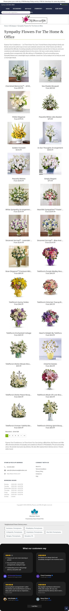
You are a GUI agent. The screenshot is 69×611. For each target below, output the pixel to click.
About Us (38, 466)
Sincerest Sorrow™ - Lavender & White (21, 240)
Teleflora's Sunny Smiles (19, 302)
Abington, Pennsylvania (13, 536)
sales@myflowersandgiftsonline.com (17, 470)
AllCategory (12, 26)
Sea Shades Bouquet (50, 86)
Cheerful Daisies (50, 364)
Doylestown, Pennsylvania (34, 532)
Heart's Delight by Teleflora (50, 333)
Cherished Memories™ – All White (19, 86)
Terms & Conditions (41, 469)
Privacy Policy (39, 471)
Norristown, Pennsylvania (14, 528)
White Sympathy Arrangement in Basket (22, 209)
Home (8, 8)
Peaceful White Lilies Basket (50, 117)
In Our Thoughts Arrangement (50, 148)
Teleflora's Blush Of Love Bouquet (51, 395)
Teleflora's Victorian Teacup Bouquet (52, 302)
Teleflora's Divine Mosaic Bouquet (19, 364)
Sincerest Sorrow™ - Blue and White (51, 240)
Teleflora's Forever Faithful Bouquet (20, 425)
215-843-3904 (10, 467)
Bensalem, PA (29, 536)
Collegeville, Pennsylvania (14, 532)
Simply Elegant (50, 178)
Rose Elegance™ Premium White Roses (21, 271)
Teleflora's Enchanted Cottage (18, 333)
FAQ (37, 476)
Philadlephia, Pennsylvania (34, 528)
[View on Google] (38, 576)
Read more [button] (8, 592)
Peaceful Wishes (18, 178)
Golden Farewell (18, 148)
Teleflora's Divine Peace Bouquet (19, 395)
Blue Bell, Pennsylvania (54, 532)
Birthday (28, 8)
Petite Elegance (18, 117)
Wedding (49, 8)
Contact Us (39, 474)
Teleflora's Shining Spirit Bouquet (51, 425)
